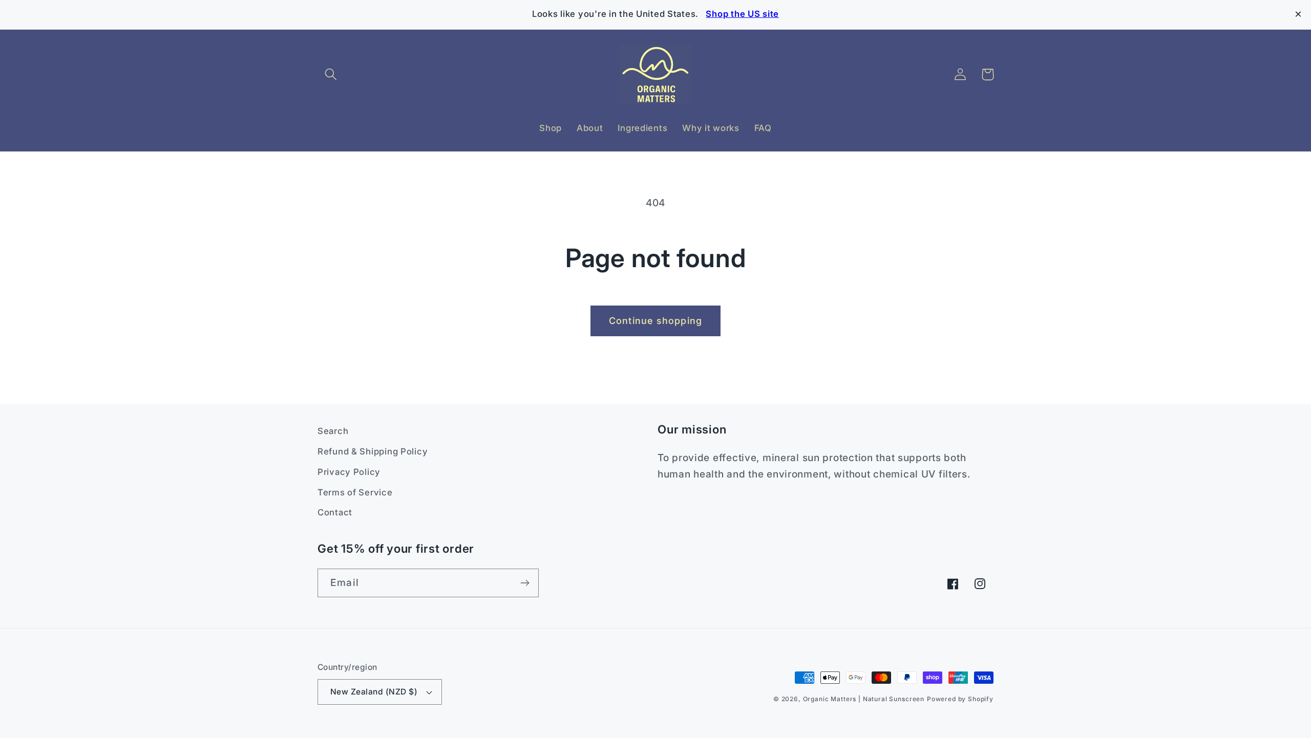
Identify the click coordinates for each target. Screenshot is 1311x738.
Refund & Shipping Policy (373, 451)
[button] (331, 74)
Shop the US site (742, 14)
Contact (335, 512)
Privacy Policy (349, 472)
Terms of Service (355, 492)
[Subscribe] (524, 583)
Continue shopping (655, 320)
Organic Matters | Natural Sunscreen (863, 699)
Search (333, 431)
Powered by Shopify (960, 699)
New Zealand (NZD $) (373, 692)
